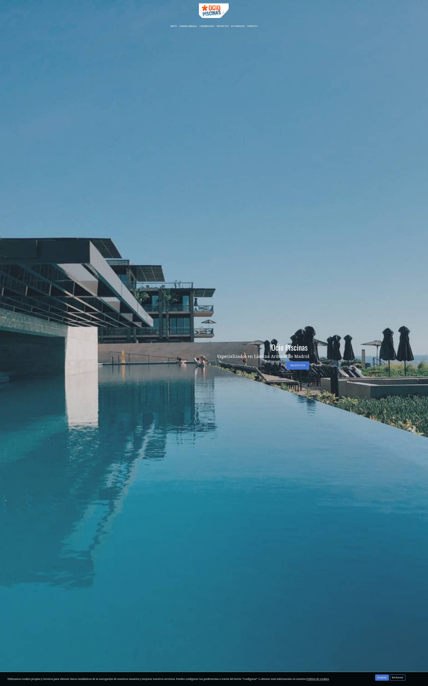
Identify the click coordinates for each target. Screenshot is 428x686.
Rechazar (397, 677)
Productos (223, 26)
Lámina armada (188, 26)
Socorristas (238, 26)
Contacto (252, 26)
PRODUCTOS (297, 365)
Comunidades (207, 26)
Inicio (173, 26)
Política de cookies (317, 678)
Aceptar (382, 677)
